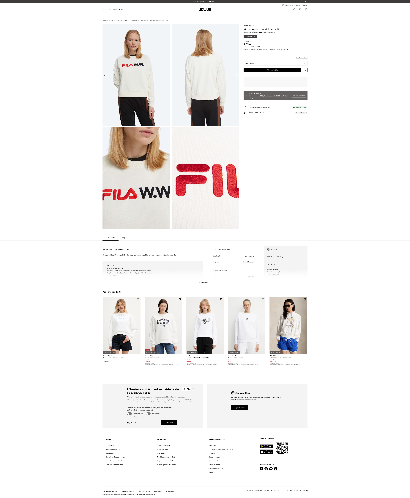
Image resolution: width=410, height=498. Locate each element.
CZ (271, 491)
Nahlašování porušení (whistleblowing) (119, 461)
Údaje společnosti (144, 491)
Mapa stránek (170, 491)
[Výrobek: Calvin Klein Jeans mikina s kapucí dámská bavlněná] (122, 325)
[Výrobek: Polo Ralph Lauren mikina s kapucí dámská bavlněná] (288, 325)
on (109, 9)
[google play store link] (266, 446)
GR (275, 491)
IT (285, 491)
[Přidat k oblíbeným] (305, 70)
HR (278, 491)
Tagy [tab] (124, 238)
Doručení (212, 453)
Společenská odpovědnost (115, 457)
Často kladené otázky (216, 468)
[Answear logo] (205, 9)
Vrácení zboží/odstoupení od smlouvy (221, 449)
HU (282, 491)
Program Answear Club (165, 461)
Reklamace (212, 445)
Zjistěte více (239, 408)
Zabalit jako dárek (215, 465)
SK (297, 491)
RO (291, 491)
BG (265, 491)
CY (268, 491)
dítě (115, 9)
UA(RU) (305, 491)
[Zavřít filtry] (306, 1)
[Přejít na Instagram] (266, 469)
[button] (276, 63)
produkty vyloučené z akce (140, 404)
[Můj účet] (294, 9)
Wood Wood (249, 25)
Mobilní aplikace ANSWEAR (166, 465)
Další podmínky (162, 449)
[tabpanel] (205, 262)
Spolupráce (110, 453)
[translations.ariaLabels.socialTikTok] (275, 469)
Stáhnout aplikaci (299, 96)
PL (288, 491)
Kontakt (211, 472)
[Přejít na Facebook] (261, 469)
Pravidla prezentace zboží (166, 457)
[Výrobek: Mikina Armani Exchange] (246, 325)
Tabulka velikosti (302, 58)
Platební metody (214, 457)
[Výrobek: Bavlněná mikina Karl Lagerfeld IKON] (205, 325)
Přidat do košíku (272, 70)
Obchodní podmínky (164, 445)
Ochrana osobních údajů (114, 465)
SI (294, 491)
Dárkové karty (214, 461)
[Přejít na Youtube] (271, 469)
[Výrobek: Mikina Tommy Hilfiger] (163, 325)
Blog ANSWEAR (162, 453)
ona (104, 9)
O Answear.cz (111, 445)
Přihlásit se (169, 423)
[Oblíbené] (300, 9)
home (121, 9)
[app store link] (266, 451)
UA (301, 491)
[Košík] (306, 9)
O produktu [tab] (110, 238)
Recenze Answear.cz (113, 449)
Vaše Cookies (158, 491)
